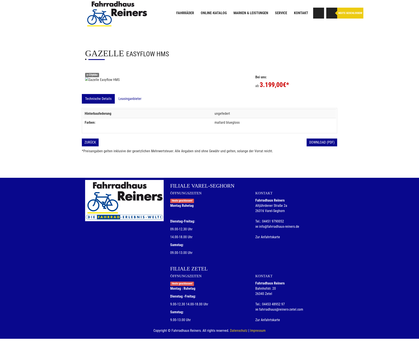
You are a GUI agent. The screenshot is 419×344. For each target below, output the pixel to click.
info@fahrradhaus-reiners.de (279, 226)
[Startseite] (116, 13)
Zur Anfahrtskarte (267, 237)
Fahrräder (185, 13)
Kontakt (301, 13)
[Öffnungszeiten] (331, 13)
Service (281, 13)
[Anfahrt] (318, 13)
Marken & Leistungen (251, 13)
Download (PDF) (322, 142)
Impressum (258, 331)
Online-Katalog (214, 13)
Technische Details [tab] (98, 99)
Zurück (90, 142)
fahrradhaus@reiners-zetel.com (281, 309)
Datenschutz (238, 331)
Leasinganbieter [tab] (129, 99)
